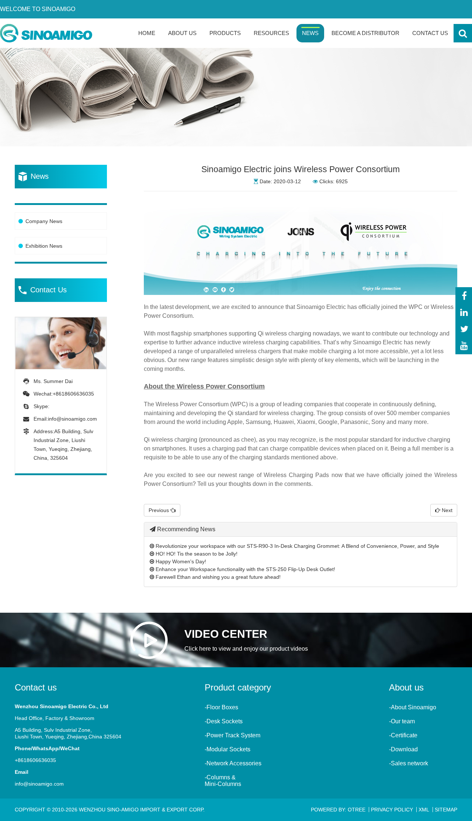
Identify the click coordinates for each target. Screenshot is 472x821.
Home (146, 33)
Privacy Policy (392, 809)
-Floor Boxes (221, 707)
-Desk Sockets (224, 721)
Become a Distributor (365, 33)
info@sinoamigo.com (72, 419)
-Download (403, 749)
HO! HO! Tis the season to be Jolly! (195, 554)
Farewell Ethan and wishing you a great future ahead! (217, 577)
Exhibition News (43, 246)
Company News (43, 221)
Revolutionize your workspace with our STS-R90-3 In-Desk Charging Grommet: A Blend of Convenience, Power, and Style (296, 546)
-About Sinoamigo (412, 707)
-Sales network (408, 763)
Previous (159, 510)
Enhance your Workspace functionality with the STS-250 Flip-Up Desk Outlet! (244, 569)
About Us (182, 33)
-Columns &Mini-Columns (223, 780)
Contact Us (430, 33)
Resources (271, 33)
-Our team (402, 721)
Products (225, 33)
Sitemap (446, 809)
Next (446, 510)
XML (424, 809)
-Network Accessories (233, 763)
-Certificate (403, 735)
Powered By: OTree (338, 809)
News (310, 33)
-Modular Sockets (227, 749)
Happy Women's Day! (180, 561)
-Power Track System (232, 735)
